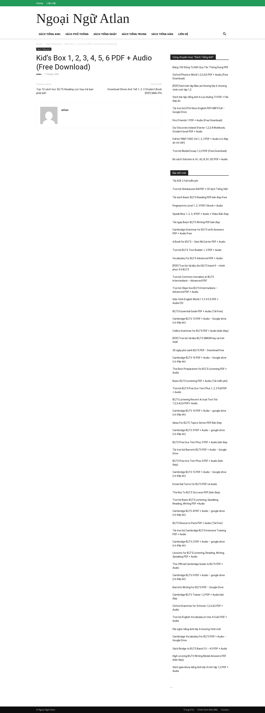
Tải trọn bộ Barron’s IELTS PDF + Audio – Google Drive (200, 451)
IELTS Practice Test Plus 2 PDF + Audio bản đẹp (200, 442)
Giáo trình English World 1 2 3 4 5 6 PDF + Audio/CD (195, 301)
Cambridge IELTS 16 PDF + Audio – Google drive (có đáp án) (199, 359)
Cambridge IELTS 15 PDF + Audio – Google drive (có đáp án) (199, 474)
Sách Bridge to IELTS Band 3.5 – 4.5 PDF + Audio (200, 648)
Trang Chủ (189, 709)
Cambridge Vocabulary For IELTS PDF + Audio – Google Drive (199, 638)
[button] (224, 34)
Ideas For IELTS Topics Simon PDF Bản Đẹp (197, 422)
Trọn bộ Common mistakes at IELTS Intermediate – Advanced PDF (193, 278)
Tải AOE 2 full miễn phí (185, 180)
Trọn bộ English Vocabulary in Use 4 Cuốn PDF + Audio (200, 619)
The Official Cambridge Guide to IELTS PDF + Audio (198, 566)
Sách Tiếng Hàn (162, 34)
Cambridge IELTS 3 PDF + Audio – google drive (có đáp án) (199, 432)
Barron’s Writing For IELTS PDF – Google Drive (198, 587)
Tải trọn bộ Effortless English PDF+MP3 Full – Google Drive (199, 110)
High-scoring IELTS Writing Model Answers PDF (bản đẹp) (199, 658)
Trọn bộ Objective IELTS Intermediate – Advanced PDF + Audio (195, 290)
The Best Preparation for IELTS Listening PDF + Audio (200, 370)
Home (39, 3)
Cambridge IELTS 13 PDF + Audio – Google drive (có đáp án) (199, 320)
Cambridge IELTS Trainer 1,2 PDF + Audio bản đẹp (198, 596)
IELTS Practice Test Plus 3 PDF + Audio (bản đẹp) (198, 462)
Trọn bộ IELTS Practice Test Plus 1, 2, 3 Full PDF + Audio (200, 390)
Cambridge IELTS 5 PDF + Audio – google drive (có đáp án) (199, 577)
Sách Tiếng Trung (134, 34)
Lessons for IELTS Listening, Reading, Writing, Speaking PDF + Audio (199, 554)
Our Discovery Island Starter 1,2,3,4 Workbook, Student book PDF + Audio (199, 129)
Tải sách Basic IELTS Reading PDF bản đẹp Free (200, 197)
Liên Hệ (51, 3)
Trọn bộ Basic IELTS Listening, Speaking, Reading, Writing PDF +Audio (196, 501)
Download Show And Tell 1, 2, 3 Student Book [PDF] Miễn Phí (135, 91)
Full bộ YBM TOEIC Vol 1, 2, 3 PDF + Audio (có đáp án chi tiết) (200, 140)
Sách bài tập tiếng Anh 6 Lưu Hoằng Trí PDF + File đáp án (200, 99)
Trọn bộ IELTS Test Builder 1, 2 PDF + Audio (197, 250)
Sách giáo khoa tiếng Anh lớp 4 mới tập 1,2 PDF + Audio (200, 669)
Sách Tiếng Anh (49, 34)
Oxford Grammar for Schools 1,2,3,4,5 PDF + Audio (198, 607)
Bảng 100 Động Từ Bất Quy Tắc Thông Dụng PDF (200, 67)
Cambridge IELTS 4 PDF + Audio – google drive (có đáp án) (199, 513)
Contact (225, 709)
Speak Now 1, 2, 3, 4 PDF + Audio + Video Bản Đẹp (201, 213)
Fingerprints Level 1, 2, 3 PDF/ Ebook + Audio (198, 205)
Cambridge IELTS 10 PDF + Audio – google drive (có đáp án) (199, 412)
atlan (38, 74)
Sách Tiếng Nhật (105, 34)
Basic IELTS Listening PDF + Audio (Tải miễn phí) (200, 380)
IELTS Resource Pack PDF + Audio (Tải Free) (198, 523)
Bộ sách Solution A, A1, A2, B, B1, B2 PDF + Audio (200, 159)
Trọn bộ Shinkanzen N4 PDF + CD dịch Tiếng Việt (200, 189)
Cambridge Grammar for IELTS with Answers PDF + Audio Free (198, 231)
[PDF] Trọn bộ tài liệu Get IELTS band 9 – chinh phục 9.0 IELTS (199, 267)
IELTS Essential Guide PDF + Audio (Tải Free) (198, 311)
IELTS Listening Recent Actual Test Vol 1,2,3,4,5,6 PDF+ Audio (195, 401)
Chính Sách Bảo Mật (207, 709)
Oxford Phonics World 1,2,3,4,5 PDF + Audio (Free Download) (200, 76)
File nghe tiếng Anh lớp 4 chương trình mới (197, 629)
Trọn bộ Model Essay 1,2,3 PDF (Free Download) (200, 151)
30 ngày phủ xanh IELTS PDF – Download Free (198, 350)
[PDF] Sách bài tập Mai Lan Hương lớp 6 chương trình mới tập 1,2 (200, 87)
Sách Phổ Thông (77, 34)
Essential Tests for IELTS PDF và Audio (195, 484)
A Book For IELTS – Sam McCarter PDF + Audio (199, 241)
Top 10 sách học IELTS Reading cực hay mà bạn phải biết (64, 91)
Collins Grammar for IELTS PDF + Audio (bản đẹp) (201, 330)
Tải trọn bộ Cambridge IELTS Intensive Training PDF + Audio (199, 532)
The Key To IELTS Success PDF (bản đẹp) (196, 492)
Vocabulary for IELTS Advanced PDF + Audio (198, 258)
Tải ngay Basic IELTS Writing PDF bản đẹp (196, 222)
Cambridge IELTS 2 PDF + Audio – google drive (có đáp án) (199, 543)
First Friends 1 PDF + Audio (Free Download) (197, 120)
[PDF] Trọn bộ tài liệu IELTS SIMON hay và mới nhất (198, 340)
